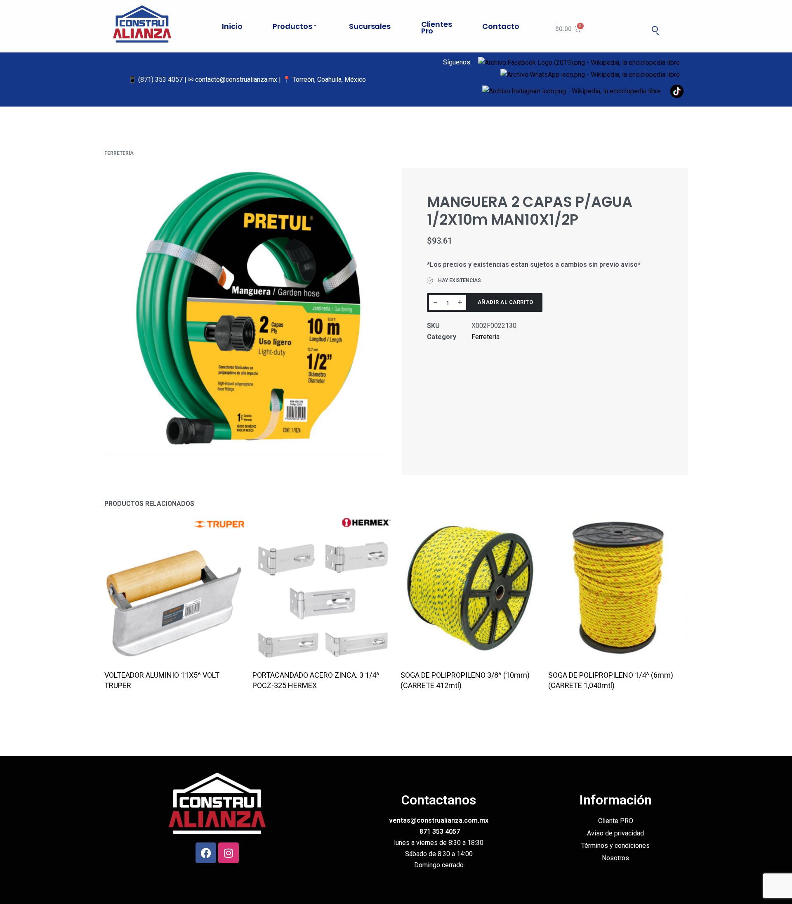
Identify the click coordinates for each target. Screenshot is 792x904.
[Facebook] (206, 852)
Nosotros (615, 858)
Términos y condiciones (615, 845)
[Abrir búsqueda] (655, 29)
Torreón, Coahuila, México (329, 79)
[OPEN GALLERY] (247, 311)
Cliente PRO (615, 821)
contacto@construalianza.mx (236, 79)
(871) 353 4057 (160, 79)
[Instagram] (228, 852)
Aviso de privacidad (615, 833)
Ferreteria (119, 153)
